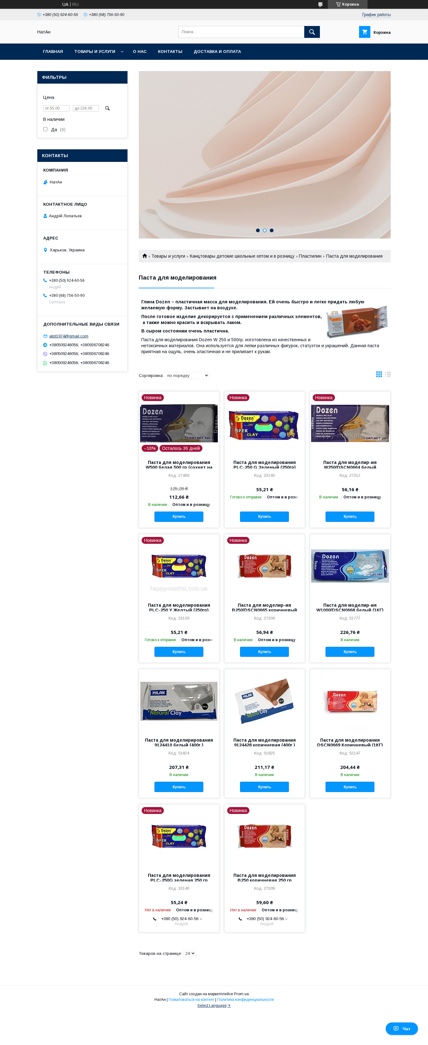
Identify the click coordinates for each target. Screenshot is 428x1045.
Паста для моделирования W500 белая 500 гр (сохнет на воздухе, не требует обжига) (179, 467)
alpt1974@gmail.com (68, 336)
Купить (179, 516)
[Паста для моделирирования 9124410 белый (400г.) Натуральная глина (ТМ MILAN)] (179, 700)
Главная (53, 51)
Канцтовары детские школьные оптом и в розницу (242, 256)
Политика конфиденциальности (245, 999)
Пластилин (310, 256)
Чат (406, 1028)
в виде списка (388, 375)
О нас (140, 51)
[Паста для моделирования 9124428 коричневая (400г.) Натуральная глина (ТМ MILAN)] (265, 700)
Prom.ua (241, 994)
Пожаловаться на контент (191, 999)
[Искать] (312, 32)
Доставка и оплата (217, 51)
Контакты (170, 51)
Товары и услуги (94, 51)
